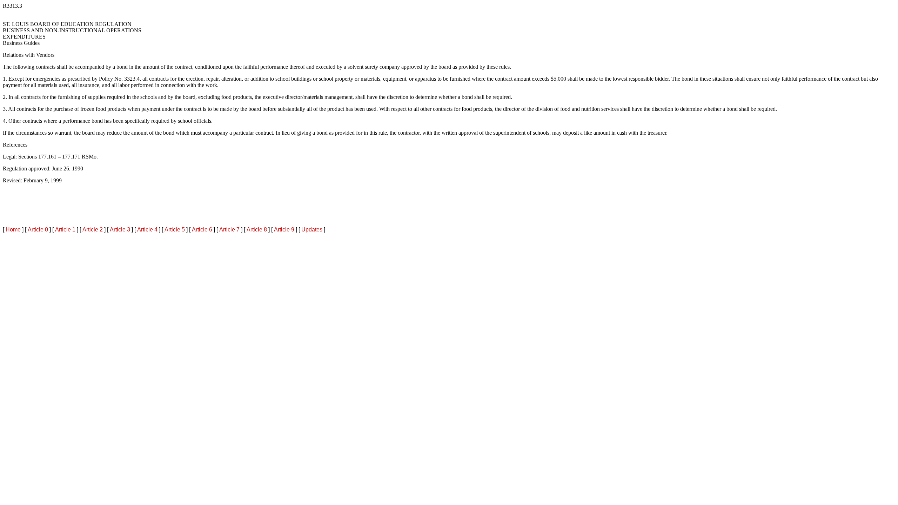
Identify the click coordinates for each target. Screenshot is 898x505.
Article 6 (202, 230)
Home (13, 230)
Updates (311, 230)
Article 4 (147, 230)
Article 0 (38, 230)
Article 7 (229, 230)
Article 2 (92, 230)
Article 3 (120, 230)
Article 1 (65, 230)
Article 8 (257, 230)
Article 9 (284, 230)
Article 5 (175, 230)
